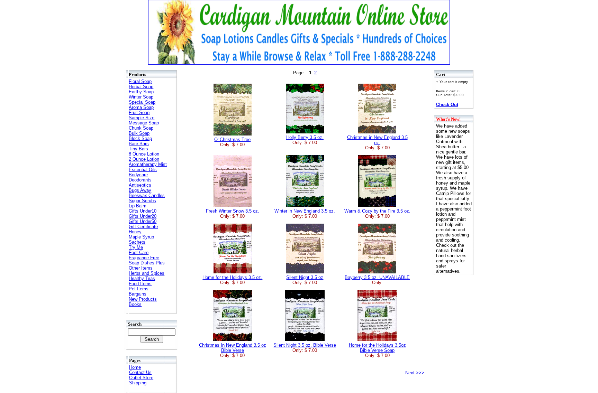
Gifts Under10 (142, 211)
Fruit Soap (139, 112)
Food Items (140, 283)
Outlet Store (141, 377)
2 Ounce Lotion (144, 159)
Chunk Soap (141, 128)
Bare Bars (139, 143)
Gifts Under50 (142, 221)
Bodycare (138, 174)
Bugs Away (140, 190)
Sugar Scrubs (142, 200)
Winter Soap (141, 97)
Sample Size (141, 117)
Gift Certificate (143, 226)
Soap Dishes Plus (147, 262)
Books (135, 304)
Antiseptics (140, 185)
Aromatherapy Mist (148, 164)
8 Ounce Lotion (144, 154)
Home (135, 367)
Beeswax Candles (147, 195)
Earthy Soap (141, 91)
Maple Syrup (141, 237)
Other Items (141, 268)
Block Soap (140, 138)
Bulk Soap (139, 133)
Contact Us (140, 372)
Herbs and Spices (146, 273)
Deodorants (140, 180)
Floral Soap (140, 81)
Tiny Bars (138, 148)
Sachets (137, 242)
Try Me (136, 247)
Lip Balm (137, 205)
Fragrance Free (144, 257)
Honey (135, 231)
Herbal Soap (141, 86)
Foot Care (138, 252)
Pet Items (138, 288)
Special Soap (142, 102)
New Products (143, 299)
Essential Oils (143, 169)
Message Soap (144, 122)
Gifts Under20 (142, 216)
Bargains (137, 294)
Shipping (137, 382)
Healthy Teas (142, 278)
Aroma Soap (141, 107)
